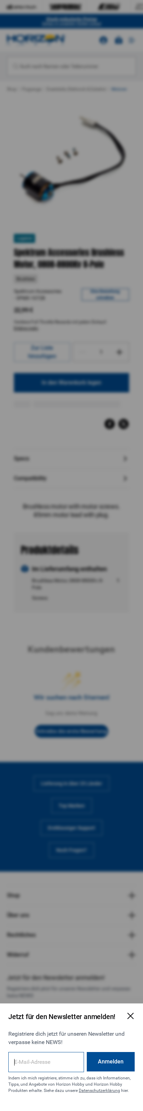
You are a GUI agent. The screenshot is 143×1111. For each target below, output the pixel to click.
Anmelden (111, 1061)
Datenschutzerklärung (99, 1090)
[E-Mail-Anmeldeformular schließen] (130, 1016)
